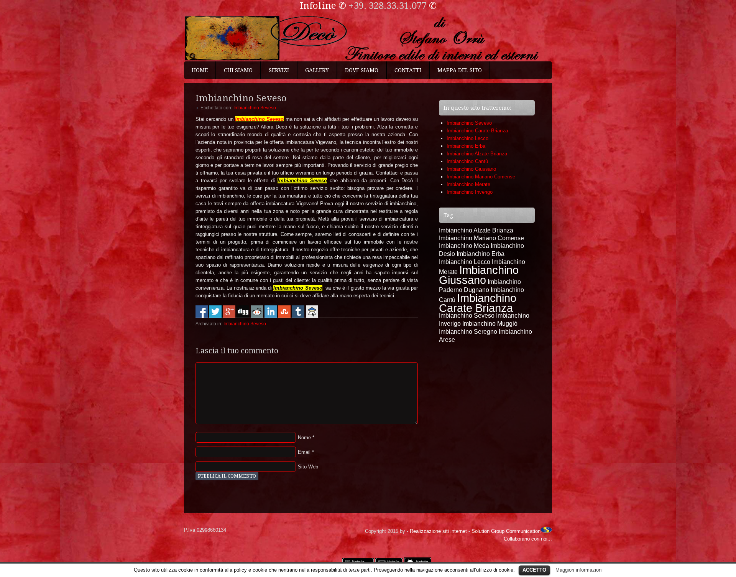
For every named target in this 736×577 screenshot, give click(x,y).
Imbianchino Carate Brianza (477, 131)
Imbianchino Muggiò (490, 323)
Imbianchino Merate (468, 184)
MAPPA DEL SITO (459, 70)
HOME (200, 70)
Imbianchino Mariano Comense (481, 177)
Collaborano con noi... (528, 539)
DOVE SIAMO (361, 70)
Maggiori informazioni (579, 570)
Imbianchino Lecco (467, 138)
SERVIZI (279, 70)
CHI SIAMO (238, 70)
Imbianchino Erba (466, 146)
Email (304, 452)
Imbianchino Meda (464, 245)
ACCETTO (534, 570)
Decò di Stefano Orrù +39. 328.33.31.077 (368, 38)
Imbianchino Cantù (467, 161)
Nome (304, 437)
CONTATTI (407, 70)
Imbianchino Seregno (468, 331)
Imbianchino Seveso (254, 107)
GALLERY (317, 70)
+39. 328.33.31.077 (387, 5)
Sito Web (308, 467)
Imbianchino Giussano (471, 169)
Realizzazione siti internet (438, 531)
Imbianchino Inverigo (470, 192)
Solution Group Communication (506, 531)
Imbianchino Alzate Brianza (477, 154)
